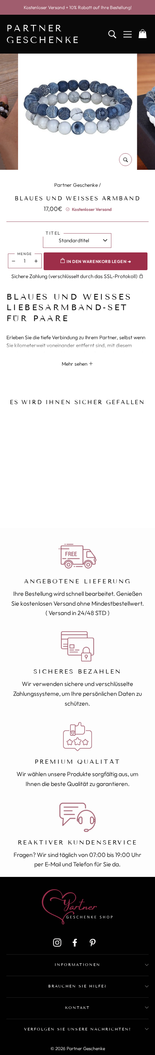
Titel (53, 233)
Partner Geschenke (76, 184)
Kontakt (77, 1007)
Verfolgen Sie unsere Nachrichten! (77, 1029)
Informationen (77, 964)
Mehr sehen (75, 363)
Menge (24, 253)
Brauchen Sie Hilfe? (77, 986)
